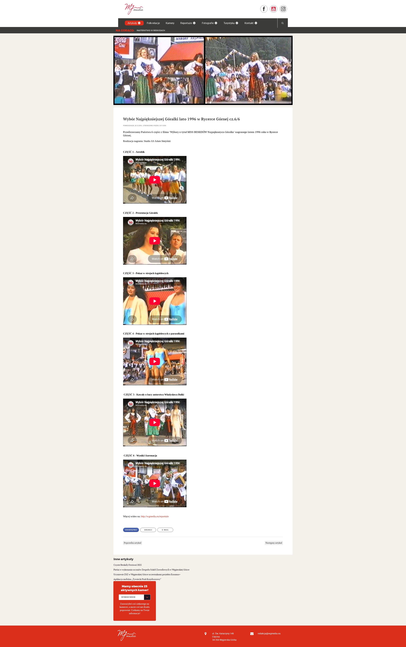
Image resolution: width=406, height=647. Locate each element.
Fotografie (208, 23)
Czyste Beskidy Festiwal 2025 (128, 565)
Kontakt (249, 23)
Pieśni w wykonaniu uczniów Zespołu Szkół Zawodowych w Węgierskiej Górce (151, 569)
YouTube (277, 6)
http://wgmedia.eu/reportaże (155, 516)
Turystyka (229, 23)
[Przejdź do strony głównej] (133, 9)
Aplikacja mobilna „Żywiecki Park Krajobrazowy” (137, 579)
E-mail (165, 530)
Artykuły (132, 23)
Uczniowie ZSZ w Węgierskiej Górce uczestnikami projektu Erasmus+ (147, 574)
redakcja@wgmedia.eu (269, 633)
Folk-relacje (153, 23)
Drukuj (148, 530)
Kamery (170, 23)
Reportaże (186, 23)
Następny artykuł (273, 543)
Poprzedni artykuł (132, 543)
